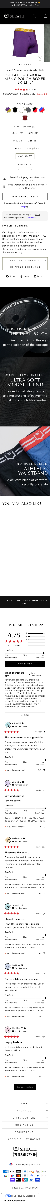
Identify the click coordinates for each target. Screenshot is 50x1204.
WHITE (21, 110)
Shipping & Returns (25, 267)
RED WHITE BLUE (41, 110)
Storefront (24, 1132)
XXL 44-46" (33, 148)
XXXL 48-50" (25, 156)
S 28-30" (33, 132)
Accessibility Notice (24, 1139)
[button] (19, 64)
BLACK (15, 110)
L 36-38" (32, 140)
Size (23, 126)
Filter (26, 715)
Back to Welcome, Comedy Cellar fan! (26, 601)
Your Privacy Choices (23, 1195)
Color (25, 104)
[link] (25, 89)
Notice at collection (14, 1200)
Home (9, 70)
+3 (31, 569)
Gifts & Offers (24, 1118)
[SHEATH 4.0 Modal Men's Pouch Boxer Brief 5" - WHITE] (25, 569)
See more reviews (25, 1087)
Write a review (25, 663)
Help (24, 1103)
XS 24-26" (17, 132)
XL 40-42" (16, 148)
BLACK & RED (35, 110)
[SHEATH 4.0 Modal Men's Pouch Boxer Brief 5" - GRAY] (28, 569)
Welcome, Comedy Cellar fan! (28, 70)
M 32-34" (18, 140)
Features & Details (25, 260)
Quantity (25, 164)
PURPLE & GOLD (8, 110)
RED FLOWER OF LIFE (25, 118)
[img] (36, 674)
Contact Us (24, 1125)
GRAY (28, 110)
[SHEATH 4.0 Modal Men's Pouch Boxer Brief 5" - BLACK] (22, 569)
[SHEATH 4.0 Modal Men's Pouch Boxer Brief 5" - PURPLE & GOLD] (18, 569)
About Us (24, 1110)
